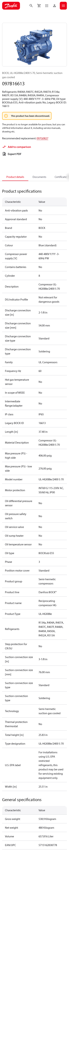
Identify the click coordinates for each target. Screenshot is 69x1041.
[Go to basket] (39, 6)
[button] (47, 6)
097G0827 (42, 138)
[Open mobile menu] (63, 6)
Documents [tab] (39, 177)
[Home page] (11, 6)
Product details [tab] (15, 177)
